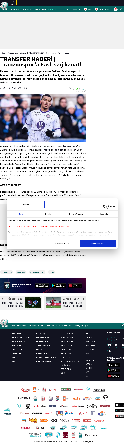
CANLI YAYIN (104, 9)
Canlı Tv (90, 360)
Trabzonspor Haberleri (17, 53)
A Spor (3, 53)
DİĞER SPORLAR (43, 361)
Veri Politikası (47, 325)
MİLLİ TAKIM (90, 345)
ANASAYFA (16, 333)
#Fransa (21, 272)
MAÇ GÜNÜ (65, 365)
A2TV (88, 376)
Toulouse (58, 149)
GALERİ (15, 357)
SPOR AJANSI (66, 345)
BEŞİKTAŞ (15, 9)
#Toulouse (6, 272)
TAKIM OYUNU (66, 353)
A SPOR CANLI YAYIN (21, 337)
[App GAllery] (75, 285)
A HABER (89, 368)
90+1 (63, 373)
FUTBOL (66, 9)
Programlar (67, 333)
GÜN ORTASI (66, 349)
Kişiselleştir (60, 243)
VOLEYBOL (90, 349)
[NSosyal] (123, 345)
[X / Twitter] (116, 339)
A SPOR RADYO (18, 341)
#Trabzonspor (37, 272)
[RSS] (109, 351)
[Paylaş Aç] (120, 9)
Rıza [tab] (20, 214)
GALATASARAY (40, 9)
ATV (87, 372)
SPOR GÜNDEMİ (67, 341)
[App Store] (42, 285)
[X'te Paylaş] (71, 89)
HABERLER (16, 345)
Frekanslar (33, 325)
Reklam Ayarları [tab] (76, 214)
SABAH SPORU (67, 337)
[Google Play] (58, 285)
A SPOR (89, 364)
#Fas (51, 272)
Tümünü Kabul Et (98, 243)
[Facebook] (109, 339)
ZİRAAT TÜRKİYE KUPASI (47, 357)
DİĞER (88, 353)
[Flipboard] (116, 345)
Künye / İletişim (81, 325)
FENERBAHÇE (26, 9)
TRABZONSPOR (54, 9)
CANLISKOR (12, 3)
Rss (13, 325)
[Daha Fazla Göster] (83, 89)
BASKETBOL (77, 9)
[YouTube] (109, 345)
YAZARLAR (16, 353)
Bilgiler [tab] (48, 214)
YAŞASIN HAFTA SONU (70, 361)
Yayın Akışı (21, 325)
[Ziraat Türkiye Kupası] (116, 9)
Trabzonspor (70, 146)
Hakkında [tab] (104, 214)
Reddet (26, 204)
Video (88, 333)
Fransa (46, 149)
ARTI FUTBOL (66, 369)
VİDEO (90, 9)
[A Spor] (4, 6)
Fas (39, 251)
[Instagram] (123, 339)
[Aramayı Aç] (123, 325)
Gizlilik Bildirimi (64, 325)
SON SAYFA (65, 357)
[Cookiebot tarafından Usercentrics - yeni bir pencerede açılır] (105, 207)
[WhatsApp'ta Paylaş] (77, 89)
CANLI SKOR (17, 349)
